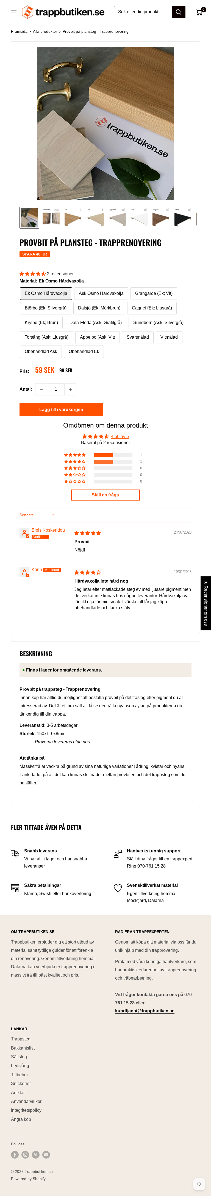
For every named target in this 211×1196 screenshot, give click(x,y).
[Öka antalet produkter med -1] (70, 389)
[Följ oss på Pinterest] (36, 1154)
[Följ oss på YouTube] (46, 1154)
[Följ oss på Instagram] (25, 1154)
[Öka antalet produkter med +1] (41, 389)
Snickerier (21, 1083)
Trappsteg (20, 1039)
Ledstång (20, 1065)
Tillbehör (19, 1074)
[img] (87, 533)
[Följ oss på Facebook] (15, 1154)
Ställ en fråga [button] (105, 495)
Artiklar (18, 1092)
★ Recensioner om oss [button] (206, 603)
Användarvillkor (26, 1101)
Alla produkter (45, 31)
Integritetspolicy (26, 1110)
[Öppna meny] (13, 12)
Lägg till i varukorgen (61, 409)
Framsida (19, 31)
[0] (199, 12)
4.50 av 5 (120, 436)
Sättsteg (19, 1056)
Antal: (26, 389)
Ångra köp (21, 1119)
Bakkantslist (23, 1048)
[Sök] (178, 12)
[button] (33, 273)
